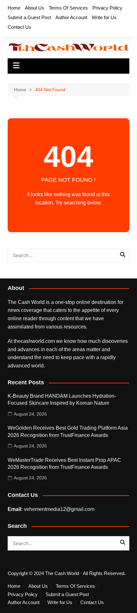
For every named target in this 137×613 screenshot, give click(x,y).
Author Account (71, 17)
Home (14, 8)
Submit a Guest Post (29, 17)
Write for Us (104, 17)
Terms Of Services (68, 8)
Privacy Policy (107, 8)
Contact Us (19, 27)
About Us (34, 8)
